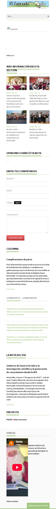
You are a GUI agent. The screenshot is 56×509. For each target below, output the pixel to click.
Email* (9, 191)
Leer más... (10, 289)
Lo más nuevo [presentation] (30, 298)
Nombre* (10, 179)
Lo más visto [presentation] (13, 298)
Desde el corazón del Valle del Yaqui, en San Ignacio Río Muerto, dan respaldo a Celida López (39, 100)
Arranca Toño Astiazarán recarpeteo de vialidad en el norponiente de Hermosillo (15, 135)
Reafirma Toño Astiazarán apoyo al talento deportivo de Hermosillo (38, 133)
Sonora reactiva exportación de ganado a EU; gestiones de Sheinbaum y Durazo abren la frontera (16, 101)
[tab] (13, 298)
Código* (9, 203)
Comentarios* (12, 215)
